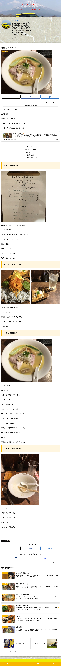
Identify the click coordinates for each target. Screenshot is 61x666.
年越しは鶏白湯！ (30, 155)
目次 (27, 146)
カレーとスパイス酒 (31, 152)
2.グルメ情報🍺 (6, 540)
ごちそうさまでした (31, 157)
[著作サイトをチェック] (13, 38)
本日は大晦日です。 (31, 149)
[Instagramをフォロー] (15, 38)
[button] (56, 381)
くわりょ (15, 20)
